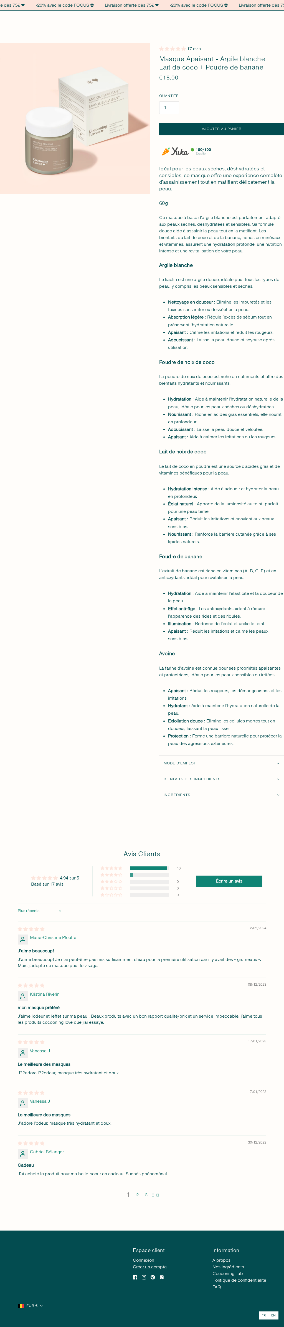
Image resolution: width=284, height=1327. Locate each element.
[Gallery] (75, 118)
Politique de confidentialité (239, 1280)
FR (264, 1315)
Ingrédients (177, 794)
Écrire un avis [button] (229, 881)
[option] (273, 1315)
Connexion (143, 1260)
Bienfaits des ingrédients (192, 779)
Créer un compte (150, 1267)
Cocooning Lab (227, 1274)
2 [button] (137, 1195)
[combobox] (263, 1315)
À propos (221, 1260)
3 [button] (146, 1195)
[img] (31, 929)
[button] (112, 868)
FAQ (216, 1287)
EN (273, 1315)
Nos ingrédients (228, 1267)
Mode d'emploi (179, 763)
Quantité (169, 95)
